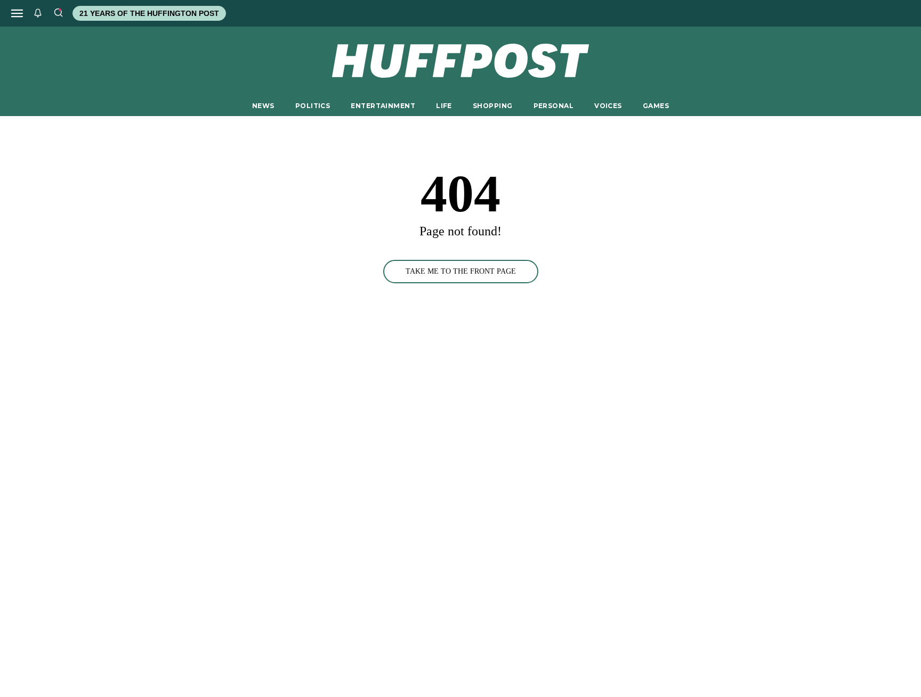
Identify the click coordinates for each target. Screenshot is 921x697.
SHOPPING (492, 106)
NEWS (263, 106)
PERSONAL (553, 106)
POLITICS (312, 106)
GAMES (656, 106)
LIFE (444, 106)
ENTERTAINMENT (383, 106)
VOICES (608, 106)
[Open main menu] (17, 13)
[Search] (58, 13)
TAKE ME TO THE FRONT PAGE (461, 271)
